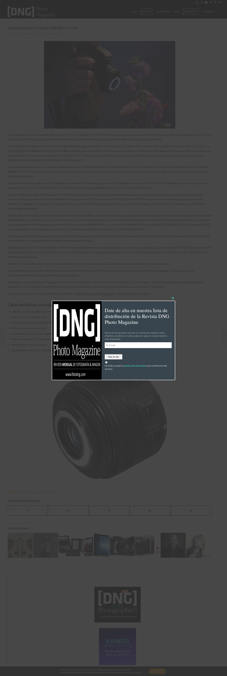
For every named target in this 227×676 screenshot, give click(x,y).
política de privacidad (135, 365)
